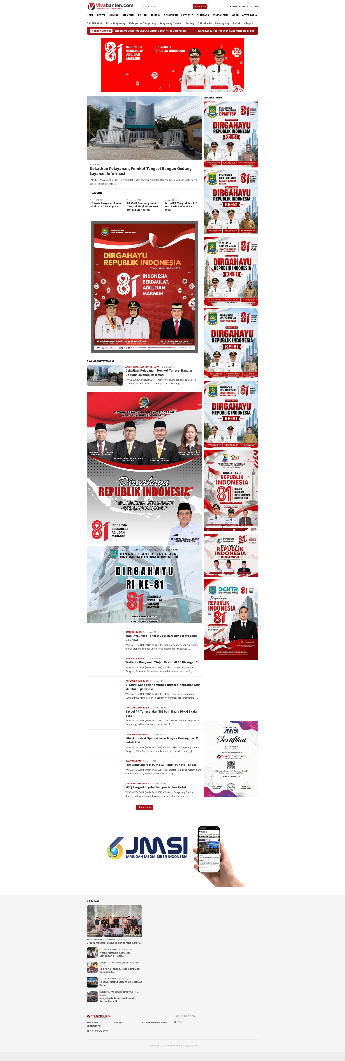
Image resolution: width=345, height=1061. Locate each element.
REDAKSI (118, 1022)
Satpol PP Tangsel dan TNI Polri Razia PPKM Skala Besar (143, 206)
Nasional (130, 632)
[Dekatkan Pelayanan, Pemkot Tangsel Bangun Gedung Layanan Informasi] (144, 128)
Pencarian (200, 6)
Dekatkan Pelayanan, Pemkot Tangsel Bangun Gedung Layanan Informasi (141, 171)
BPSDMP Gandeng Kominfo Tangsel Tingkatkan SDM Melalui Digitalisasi (106, 206)
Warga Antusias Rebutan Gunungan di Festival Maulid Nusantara (178, 30)
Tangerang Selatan (149, 367)
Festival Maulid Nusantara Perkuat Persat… (120, 983)
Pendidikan (131, 658)
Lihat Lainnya (144, 807)
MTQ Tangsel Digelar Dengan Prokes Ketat (155, 787)
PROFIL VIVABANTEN (98, 1031)
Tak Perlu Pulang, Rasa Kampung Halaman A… (119, 970)
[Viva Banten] (115, 6)
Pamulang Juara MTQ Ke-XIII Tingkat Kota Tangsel (161, 765)
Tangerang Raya (133, 681)
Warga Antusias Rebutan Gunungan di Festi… (114, 954)
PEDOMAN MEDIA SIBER (154, 1022)
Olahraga (110, 939)
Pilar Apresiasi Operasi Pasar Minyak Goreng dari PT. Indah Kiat (180, 206)
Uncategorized (133, 761)
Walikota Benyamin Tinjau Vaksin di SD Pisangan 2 (161, 662)
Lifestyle (128, 962)
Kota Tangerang (95, 939)
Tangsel (140, 632)
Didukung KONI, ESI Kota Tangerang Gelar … (114, 942)
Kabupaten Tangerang (110, 962)
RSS (179, 1022)
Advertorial (131, 367)
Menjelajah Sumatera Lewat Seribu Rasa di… (116, 999)
